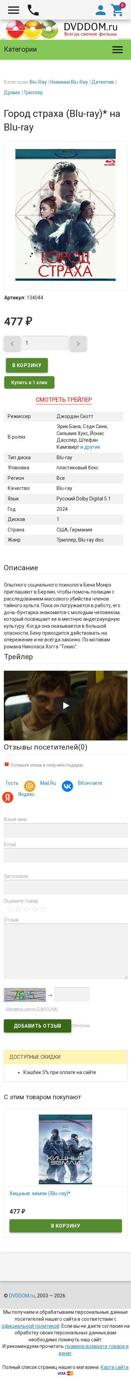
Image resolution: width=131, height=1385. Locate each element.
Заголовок (16, 876)
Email (10, 844)
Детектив (103, 82)
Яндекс (26, 794)
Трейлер (18, 657)
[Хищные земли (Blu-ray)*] (65, 1149)
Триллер (33, 92)
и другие (89, 447)
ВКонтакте (90, 783)
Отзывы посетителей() (45, 747)
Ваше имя (15, 819)
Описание (21, 568)
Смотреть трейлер (64, 399)
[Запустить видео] (66, 705)
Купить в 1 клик (29, 382)
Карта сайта (115, 1367)
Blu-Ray (38, 82)
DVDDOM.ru (22, 1295)
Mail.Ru (48, 783)
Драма (12, 92)
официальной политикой (30, 1326)
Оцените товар (21, 901)
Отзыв (11, 920)
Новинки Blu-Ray (69, 82)
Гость (12, 783)
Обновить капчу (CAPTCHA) (32, 1009)
